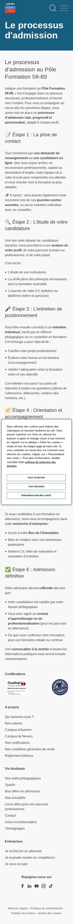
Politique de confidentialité (46, 908)
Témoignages (15, 828)
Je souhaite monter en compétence (30, 857)
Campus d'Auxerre (18, 730)
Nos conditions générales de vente (30, 749)
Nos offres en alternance (22, 791)
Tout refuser (36, 486)
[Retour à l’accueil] (10, 8)
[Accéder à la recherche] (53, 8)
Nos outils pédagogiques (23, 778)
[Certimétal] (60, 687)
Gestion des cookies (50, 913)
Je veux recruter (16, 864)
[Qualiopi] (16, 687)
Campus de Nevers (19, 736)
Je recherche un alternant (23, 851)
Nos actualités (15, 797)
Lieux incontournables (21, 822)
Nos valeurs (13, 723)
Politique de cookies (23, 913)
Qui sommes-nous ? (19, 717)
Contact (10, 815)
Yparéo (10, 785)
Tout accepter (36, 478)
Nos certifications (17, 742)
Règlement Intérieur (19, 755)
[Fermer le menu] (64, 8)
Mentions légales (18, 908)
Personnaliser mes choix (36, 495)
